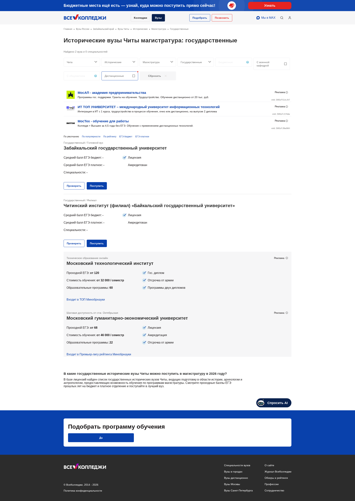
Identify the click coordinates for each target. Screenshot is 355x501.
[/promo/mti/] (177, 279)
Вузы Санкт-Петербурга (238, 490)
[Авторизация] (289, 18)
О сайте (269, 465)
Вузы (158, 17)
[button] (199, 17)
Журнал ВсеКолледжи (278, 471)
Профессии (272, 484)
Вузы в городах (233, 471)
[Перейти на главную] (85, 17)
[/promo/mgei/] (177, 332)
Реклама (280, 92)
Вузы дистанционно (236, 477)
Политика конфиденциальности (83, 490)
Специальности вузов (237, 465)
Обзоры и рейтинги (276, 477)
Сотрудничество (274, 490)
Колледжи (140, 17)
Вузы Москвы (232, 484)
